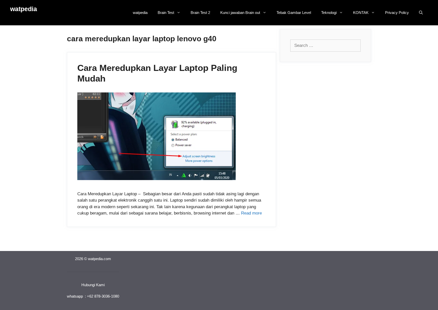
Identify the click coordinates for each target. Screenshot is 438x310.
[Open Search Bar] (421, 12)
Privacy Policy (397, 12)
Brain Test (166, 12)
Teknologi (329, 12)
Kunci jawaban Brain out (240, 12)
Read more (251, 213)
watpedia (23, 8)
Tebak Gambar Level (294, 12)
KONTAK (361, 12)
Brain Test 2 (200, 12)
